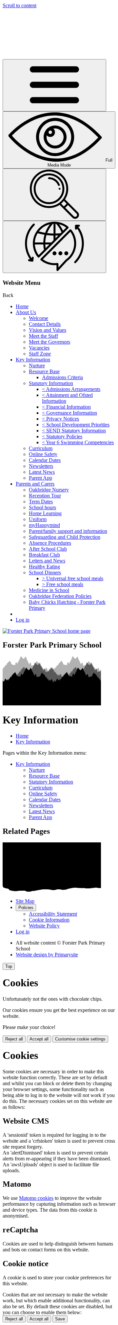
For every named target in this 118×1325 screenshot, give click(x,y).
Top (8, 966)
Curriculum (40, 448)
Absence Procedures (50, 543)
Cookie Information (49, 920)
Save (60, 1318)
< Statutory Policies (62, 436)
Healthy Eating (44, 566)
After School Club (48, 549)
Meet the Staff (43, 336)
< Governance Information (69, 413)
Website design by (47, 954)
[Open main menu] (54, 85)
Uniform (38, 519)
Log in (23, 620)
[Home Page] (46, 631)
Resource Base (44, 371)
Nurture (37, 365)
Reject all (14, 1039)
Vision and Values (47, 330)
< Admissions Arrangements (71, 389)
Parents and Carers (35, 484)
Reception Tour (45, 495)
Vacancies (39, 348)
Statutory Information (51, 383)
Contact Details (45, 324)
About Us (26, 312)
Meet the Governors (49, 342)
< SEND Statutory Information (74, 430)
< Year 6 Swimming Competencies (78, 442)
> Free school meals (62, 584)
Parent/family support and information (68, 531)
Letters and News (47, 560)
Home (22, 306)
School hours (42, 507)
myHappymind (44, 525)
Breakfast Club (44, 555)
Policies (25, 907)
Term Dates (41, 501)
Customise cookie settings (80, 1039)
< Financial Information (66, 407)
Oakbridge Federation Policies (60, 596)
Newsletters (41, 466)
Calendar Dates (45, 460)
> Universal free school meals (72, 578)
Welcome (38, 318)
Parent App (40, 478)
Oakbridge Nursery (49, 489)
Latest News (42, 472)
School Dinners (45, 572)
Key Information (33, 359)
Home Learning (45, 513)
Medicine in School (49, 590)
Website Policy (44, 925)
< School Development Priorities (75, 424)
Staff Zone (40, 353)
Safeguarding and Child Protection (64, 537)
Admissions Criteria (62, 377)
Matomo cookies (36, 1198)
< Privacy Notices (60, 419)
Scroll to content (19, 5)
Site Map (25, 901)
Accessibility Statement (53, 914)
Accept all (39, 1039)
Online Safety (43, 454)
